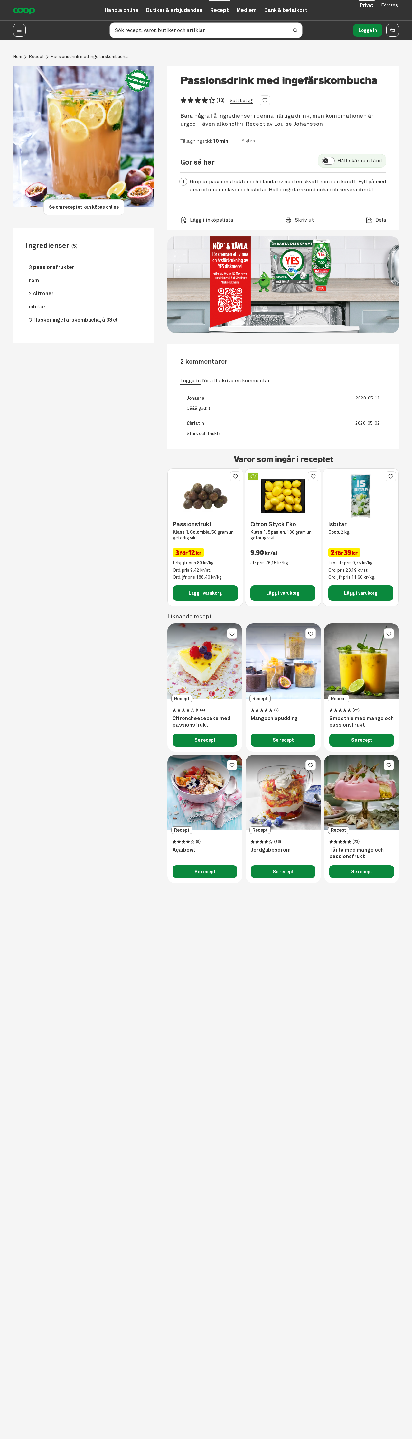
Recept (36, 56)
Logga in (368, 30)
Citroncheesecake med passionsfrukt (201, 722)
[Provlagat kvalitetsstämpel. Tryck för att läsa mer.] (138, 80)
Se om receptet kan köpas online (84, 207)
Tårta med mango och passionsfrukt (356, 853)
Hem (17, 56)
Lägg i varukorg (205, 593)
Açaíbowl (184, 850)
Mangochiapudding (274, 718)
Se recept (205, 740)
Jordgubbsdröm (271, 850)
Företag (389, 5)
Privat (366, 5)
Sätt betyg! (241, 100)
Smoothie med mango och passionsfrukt (361, 722)
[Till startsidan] (24, 10)
